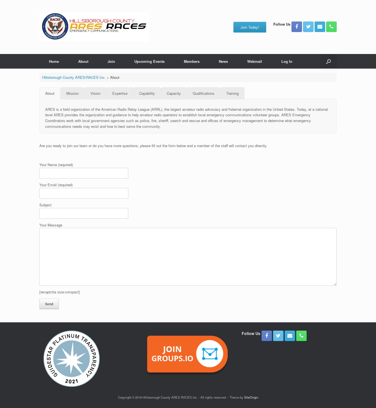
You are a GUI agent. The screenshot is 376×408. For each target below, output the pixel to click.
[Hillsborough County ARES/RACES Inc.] (94, 27)
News (223, 61)
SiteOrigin (251, 397)
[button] (328, 61)
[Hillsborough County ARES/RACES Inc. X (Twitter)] (308, 26)
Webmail (254, 61)
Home (54, 61)
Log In (286, 61)
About (83, 61)
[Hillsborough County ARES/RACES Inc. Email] (320, 26)
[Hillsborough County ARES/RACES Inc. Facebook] (296, 26)
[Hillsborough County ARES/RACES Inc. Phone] (331, 26)
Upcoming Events (149, 61)
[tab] (49, 93)
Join (111, 61)
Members (192, 61)
